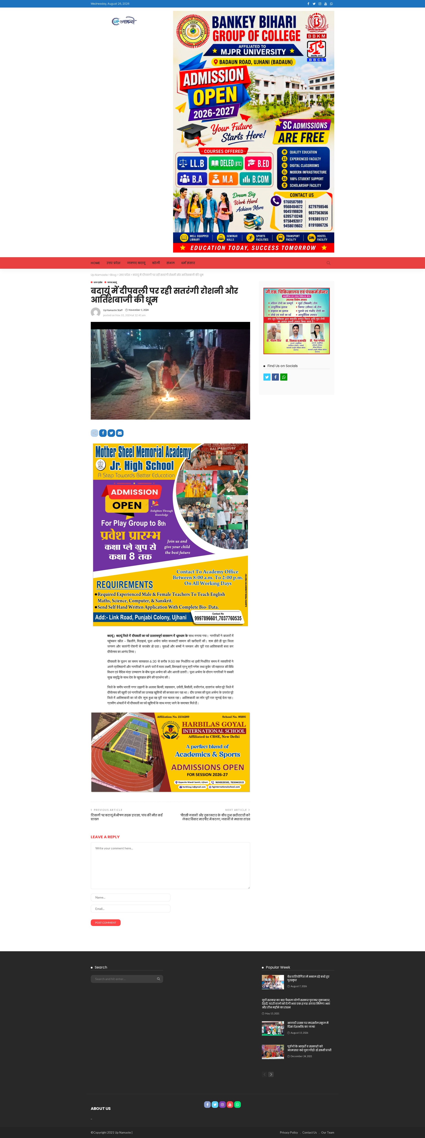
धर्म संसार (188, 263)
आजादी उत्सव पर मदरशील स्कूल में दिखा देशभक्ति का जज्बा (307, 1025)
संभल (170, 263)
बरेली (156, 263)
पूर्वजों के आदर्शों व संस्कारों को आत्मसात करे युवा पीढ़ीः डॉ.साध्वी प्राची (309, 1048)
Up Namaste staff (113, 310)
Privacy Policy (289, 1132)
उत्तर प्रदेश (113, 263)
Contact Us (309, 1132)
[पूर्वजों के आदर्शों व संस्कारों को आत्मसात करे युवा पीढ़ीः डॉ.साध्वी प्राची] (273, 1052)
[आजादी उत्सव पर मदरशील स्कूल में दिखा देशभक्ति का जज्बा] (273, 1028)
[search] (328, 263)
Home (95, 263)
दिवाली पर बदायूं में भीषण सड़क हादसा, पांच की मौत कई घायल (126, 817)
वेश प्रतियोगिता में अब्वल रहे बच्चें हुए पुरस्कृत (308, 978)
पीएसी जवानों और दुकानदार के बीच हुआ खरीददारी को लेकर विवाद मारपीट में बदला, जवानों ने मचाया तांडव (215, 817)
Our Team (327, 1132)
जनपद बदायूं (136, 263)
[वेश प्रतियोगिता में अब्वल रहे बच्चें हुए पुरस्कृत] (273, 982)
